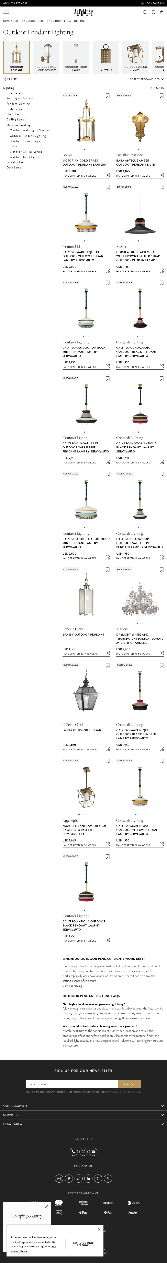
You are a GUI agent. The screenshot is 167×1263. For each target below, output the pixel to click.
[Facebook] (69, 1178)
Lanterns (16, 146)
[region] (55, 1240)
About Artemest (15, 3)
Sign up (129, 1084)
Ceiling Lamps (16, 119)
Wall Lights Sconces (20, 98)
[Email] (93, 1151)
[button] (160, 57)
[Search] (145, 12)
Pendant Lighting (18, 104)
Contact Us (155, 3)
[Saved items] (153, 12)
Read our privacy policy (130, 1091)
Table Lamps (15, 109)
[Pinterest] (98, 1178)
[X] (108, 1178)
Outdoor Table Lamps (25, 157)
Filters (12, 79)
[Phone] (74, 1152)
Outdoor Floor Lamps (25, 141)
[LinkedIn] (88, 1178)
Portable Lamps (17, 162)
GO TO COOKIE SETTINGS (83, 1244)
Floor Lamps (15, 114)
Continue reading (72, 986)
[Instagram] (59, 1178)
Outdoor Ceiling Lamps (26, 152)
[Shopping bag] (162, 12)
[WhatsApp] (83, 1152)
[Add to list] (107, 95)
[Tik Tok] (78, 1178)
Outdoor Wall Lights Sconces (30, 130)
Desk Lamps (15, 167)
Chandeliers (15, 93)
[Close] (99, 1229)
